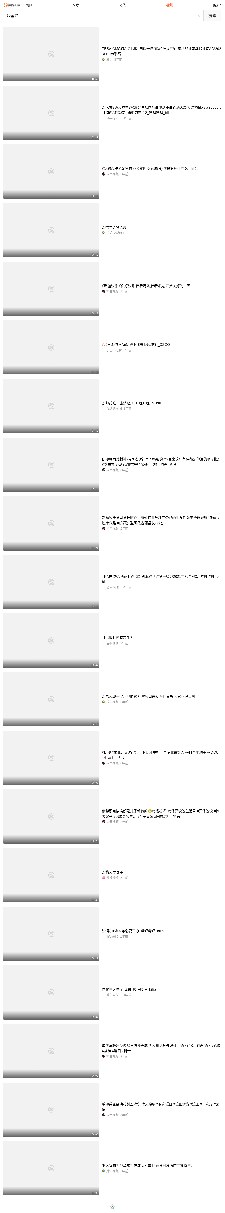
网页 (29, 5)
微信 (122, 5)
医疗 (76, 5)
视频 (169, 5)
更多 (216, 5)
